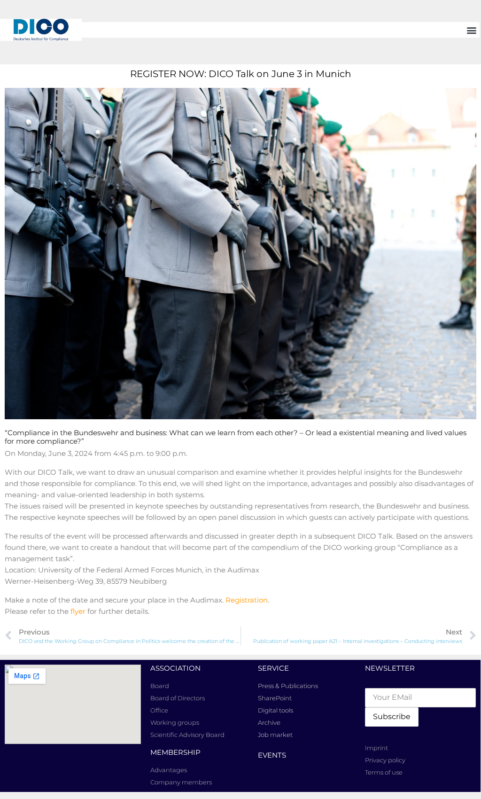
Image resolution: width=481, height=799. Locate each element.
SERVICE (273, 668)
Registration (246, 599)
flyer (77, 611)
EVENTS (272, 755)
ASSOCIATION (175, 668)
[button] (472, 30)
